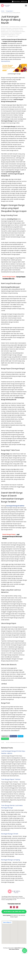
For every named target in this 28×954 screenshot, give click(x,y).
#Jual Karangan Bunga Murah (15, 742)
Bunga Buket (9, 11)
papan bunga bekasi (13, 30)
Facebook (13, 736)
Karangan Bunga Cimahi (9, 834)
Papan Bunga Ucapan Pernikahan (11, 33)
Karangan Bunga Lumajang (10, 860)
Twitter (21, 736)
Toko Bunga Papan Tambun (10, 779)
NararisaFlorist (5, 61)
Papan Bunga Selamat (18, 31)
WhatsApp (5, 738)
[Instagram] (14, 907)
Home (2, 11)
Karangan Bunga (14, 26)
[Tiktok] (17, 907)
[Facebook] (11, 907)
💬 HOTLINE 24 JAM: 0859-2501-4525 (14, 911)
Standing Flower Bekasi (8, 35)
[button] (26, 5)
